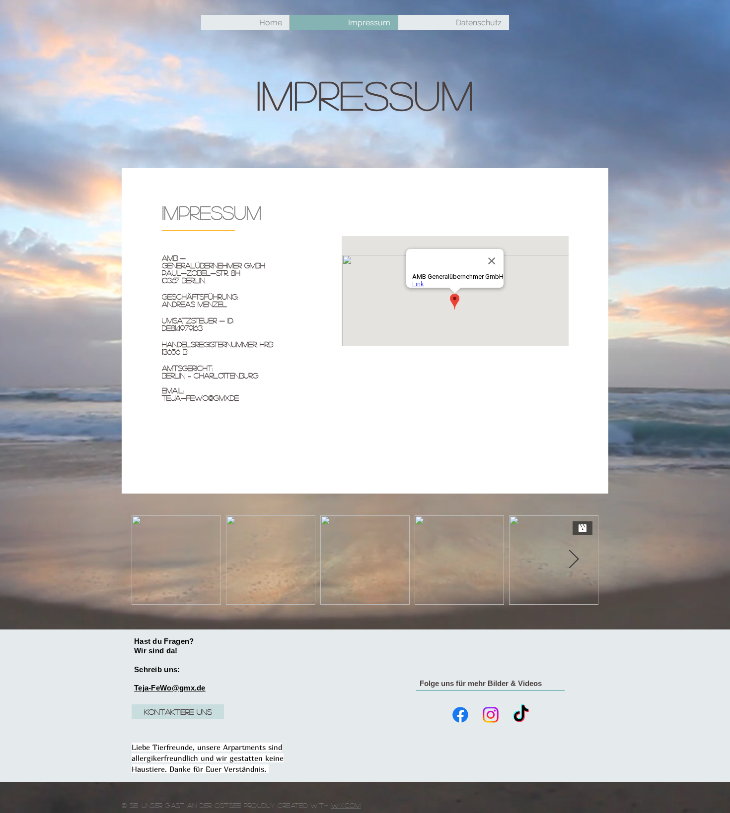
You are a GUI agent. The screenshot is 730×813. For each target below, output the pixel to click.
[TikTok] (521, 714)
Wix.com (346, 805)
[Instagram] (490, 714)
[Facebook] (460, 714)
